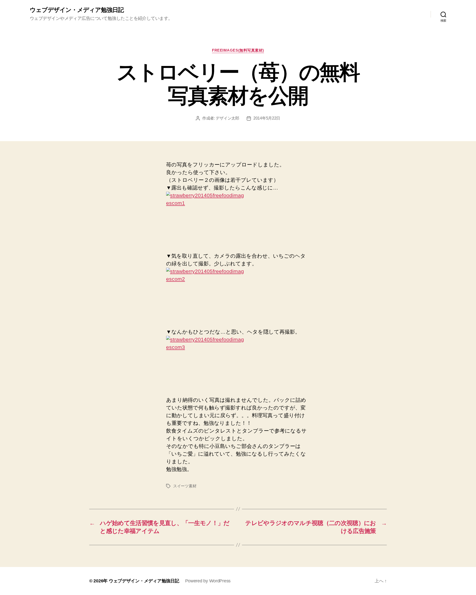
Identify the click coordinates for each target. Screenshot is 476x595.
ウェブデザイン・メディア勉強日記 (77, 10)
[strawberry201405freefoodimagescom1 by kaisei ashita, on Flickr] (238, 218)
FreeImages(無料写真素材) (238, 50)
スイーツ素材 (184, 486)
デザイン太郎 (227, 118)
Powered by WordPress (208, 580)
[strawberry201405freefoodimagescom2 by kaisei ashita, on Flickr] (238, 294)
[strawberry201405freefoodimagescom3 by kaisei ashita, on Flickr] (238, 362)
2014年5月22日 (266, 118)
